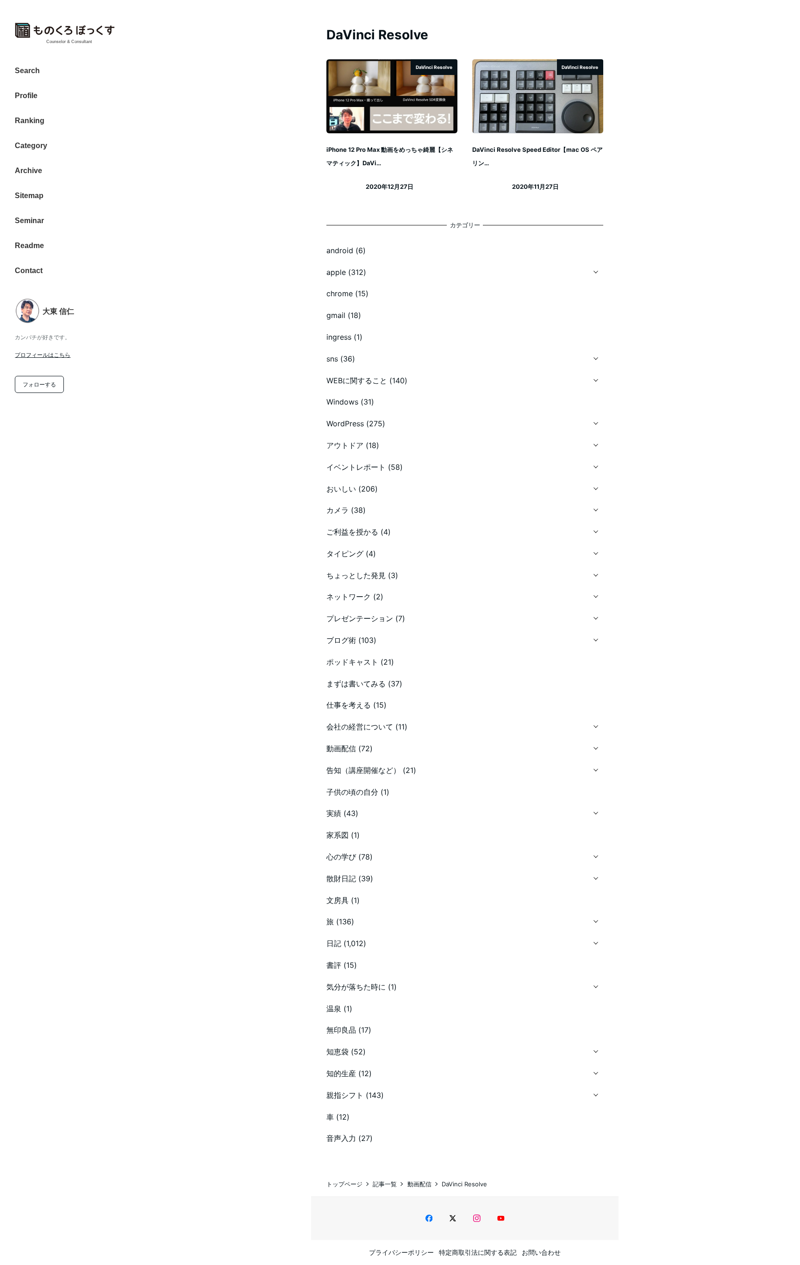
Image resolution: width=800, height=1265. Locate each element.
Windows (342, 401)
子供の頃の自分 (352, 792)
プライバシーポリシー (401, 1252)
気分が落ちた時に (356, 986)
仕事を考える (348, 705)
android (339, 250)
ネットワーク (348, 596)
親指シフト (344, 1095)
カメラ (337, 510)
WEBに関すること (356, 380)
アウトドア (344, 445)
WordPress (345, 423)
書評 (333, 965)
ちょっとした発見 (356, 575)
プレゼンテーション (359, 618)
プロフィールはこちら (42, 354)
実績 (333, 813)
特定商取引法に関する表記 (478, 1252)
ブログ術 (341, 640)
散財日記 (341, 878)
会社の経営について (359, 726)
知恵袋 (337, 1051)
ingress (338, 337)
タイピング (344, 553)
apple (336, 272)
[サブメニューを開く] (595, 270)
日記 (333, 943)
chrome (339, 293)
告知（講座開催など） (363, 770)
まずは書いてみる (356, 683)
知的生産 (341, 1073)
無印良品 (341, 1029)
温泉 (333, 1008)
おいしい (341, 488)
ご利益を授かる (352, 531)
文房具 (337, 900)
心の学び (341, 856)
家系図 (337, 835)
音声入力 (341, 1138)
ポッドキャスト (352, 662)
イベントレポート (356, 467)
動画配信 (341, 748)
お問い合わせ (541, 1252)
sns (332, 358)
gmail (335, 315)
